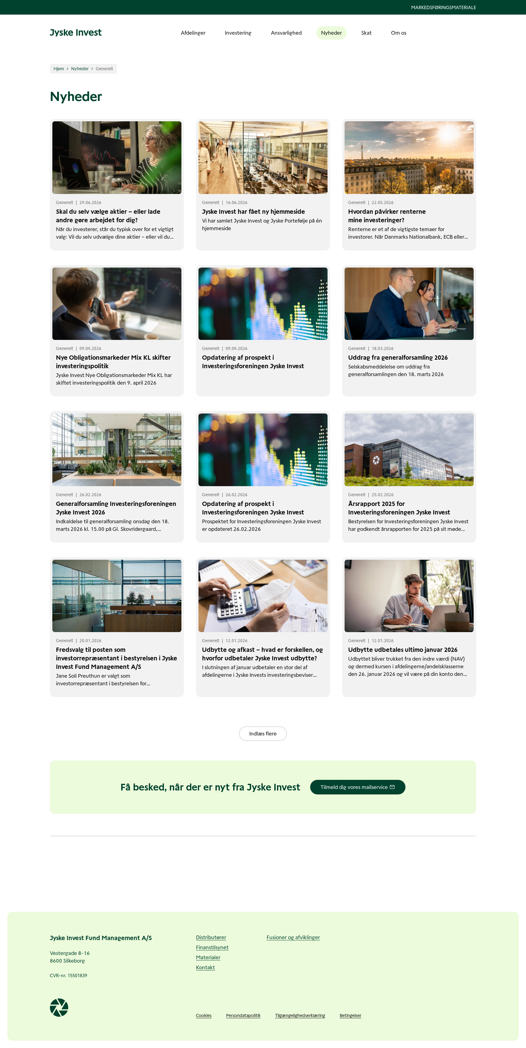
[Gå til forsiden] (76, 32)
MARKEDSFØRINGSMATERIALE (443, 7)
